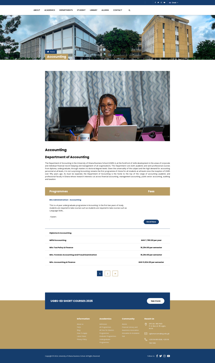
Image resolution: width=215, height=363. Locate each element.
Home (52, 52)
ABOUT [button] (37, 10)
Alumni (124, 324)
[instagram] (161, 2)
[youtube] (164, 2)
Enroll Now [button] (151, 222)
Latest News (81, 336)
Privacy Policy (82, 339)
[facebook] (155, 2)
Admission (103, 324)
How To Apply (82, 333)
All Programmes (105, 327)
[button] (129, 10)
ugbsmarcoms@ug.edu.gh (159, 334)
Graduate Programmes (107, 336)
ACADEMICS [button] (49, 10)
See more (155, 301)
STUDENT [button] (81, 10)
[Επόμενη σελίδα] (115, 273)
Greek (174, 2)
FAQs (79, 327)
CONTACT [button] (118, 10)
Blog (78, 330)
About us (80, 324)
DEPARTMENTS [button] (66, 10)
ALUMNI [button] (105, 10)
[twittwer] (158, 2)
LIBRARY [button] (94, 10)
